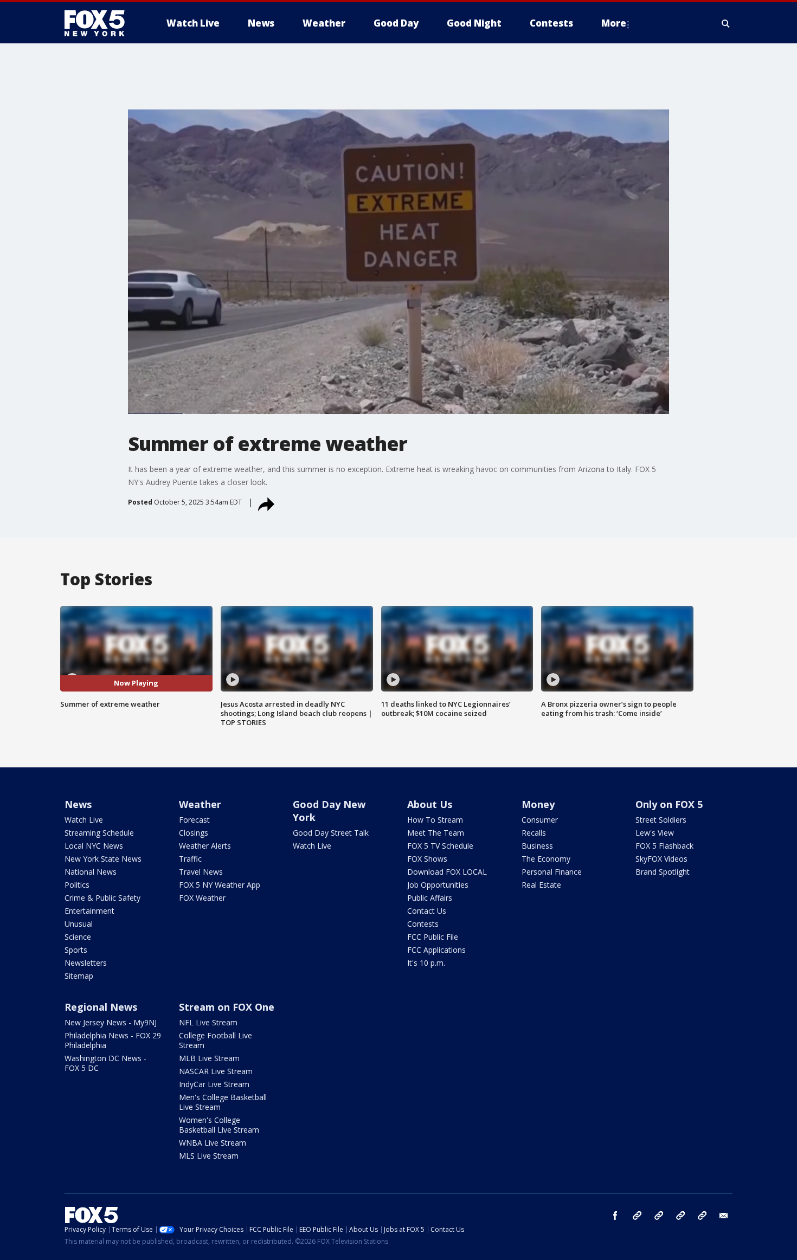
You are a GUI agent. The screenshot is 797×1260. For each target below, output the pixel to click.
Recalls (534, 833)
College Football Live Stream (215, 1040)
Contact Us (426, 911)
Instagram (637, 1215)
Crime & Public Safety (102, 898)
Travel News (201, 872)
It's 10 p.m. (426, 963)
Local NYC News (94, 846)
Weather (200, 804)
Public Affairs (429, 898)
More (613, 23)
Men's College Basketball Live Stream (223, 1102)
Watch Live (84, 820)
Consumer (540, 820)
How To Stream (435, 820)
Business (537, 846)
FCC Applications (436, 950)
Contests (423, 924)
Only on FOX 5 (669, 804)
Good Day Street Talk (331, 833)
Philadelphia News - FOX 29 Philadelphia (113, 1040)
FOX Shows (427, 859)
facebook (615, 1215)
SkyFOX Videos (661, 859)
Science (78, 937)
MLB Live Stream (209, 1058)
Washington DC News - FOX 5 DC (105, 1063)
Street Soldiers (660, 820)
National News (91, 872)
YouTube (680, 1215)
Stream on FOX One (226, 1006)
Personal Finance (552, 872)
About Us (429, 804)
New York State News (103, 859)
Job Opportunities (437, 885)
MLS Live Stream (209, 1156)
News (78, 804)
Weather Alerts (205, 846)
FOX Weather (202, 898)
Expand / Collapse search (725, 23)
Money (538, 804)
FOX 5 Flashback (664, 846)
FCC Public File (432, 937)
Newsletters (86, 963)
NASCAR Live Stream (216, 1071)
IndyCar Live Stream (214, 1084)
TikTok (658, 1215)
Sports (76, 950)
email (723, 1215)
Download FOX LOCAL (447, 872)
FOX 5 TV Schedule (440, 846)
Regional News (101, 1006)
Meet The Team (435, 833)
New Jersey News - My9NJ (111, 1022)
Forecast (194, 820)
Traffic (190, 859)
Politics (77, 885)
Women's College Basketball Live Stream (219, 1125)
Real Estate (541, 885)
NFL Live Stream (208, 1022)
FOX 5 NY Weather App (219, 885)
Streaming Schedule (99, 833)
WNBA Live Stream (212, 1143)
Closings (193, 833)
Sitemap (79, 976)
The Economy (546, 859)
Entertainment (89, 911)
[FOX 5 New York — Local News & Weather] (100, 23)
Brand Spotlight (662, 872)
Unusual (79, 924)
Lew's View (654, 833)
